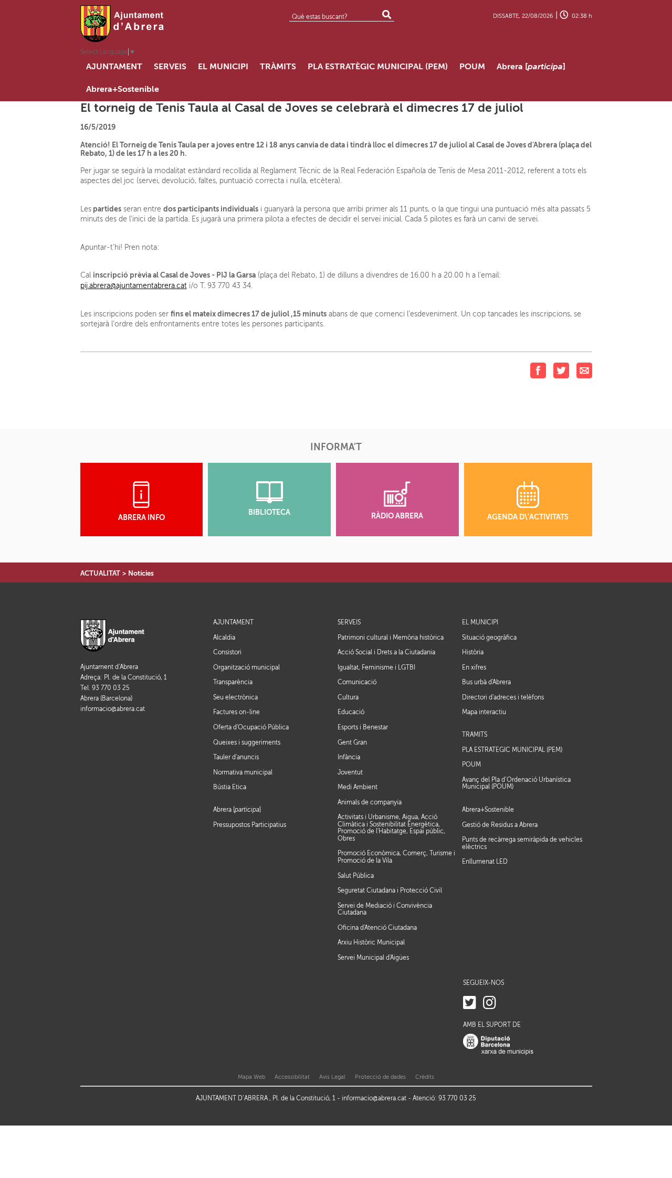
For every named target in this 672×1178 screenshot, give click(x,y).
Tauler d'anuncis (236, 757)
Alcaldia (224, 637)
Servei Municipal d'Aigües (373, 957)
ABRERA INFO (141, 518)
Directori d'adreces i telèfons (503, 697)
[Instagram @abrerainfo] (489, 1003)
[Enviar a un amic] (584, 370)
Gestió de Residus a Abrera (500, 825)
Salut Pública (356, 875)
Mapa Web (251, 1077)
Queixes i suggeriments (246, 742)
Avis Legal (332, 1077)
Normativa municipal (242, 772)
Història (473, 652)
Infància (349, 757)
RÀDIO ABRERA (397, 516)
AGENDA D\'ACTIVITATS (528, 517)
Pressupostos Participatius (249, 825)
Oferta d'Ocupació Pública (251, 727)
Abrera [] (237, 809)
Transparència (233, 682)
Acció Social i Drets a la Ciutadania (386, 652)
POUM (471, 764)
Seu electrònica (235, 697)
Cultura (348, 697)
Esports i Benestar (363, 727)
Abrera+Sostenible (488, 809)
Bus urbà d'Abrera (486, 682)
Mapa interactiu (484, 712)
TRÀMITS (474, 734)
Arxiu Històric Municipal (371, 942)
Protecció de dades (380, 1077)
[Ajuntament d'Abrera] (122, 23)
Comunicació (357, 682)
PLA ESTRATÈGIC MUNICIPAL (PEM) (512, 750)
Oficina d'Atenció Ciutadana (377, 927)
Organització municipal (246, 667)
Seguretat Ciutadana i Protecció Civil (390, 890)
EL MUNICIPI (480, 622)
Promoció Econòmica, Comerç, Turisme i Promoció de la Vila (396, 857)
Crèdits (424, 1077)
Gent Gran (352, 742)
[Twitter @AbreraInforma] (469, 1003)
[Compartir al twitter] (561, 370)
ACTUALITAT (100, 573)
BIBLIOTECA (269, 512)
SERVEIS (349, 622)
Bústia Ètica (229, 787)
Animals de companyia (370, 802)
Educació (351, 712)
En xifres (474, 667)
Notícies (141, 573)
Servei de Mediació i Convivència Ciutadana (385, 909)
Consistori (227, 652)
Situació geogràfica (489, 637)
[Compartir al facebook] (538, 370)
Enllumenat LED (485, 861)
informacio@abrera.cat (112, 709)
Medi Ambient (357, 787)
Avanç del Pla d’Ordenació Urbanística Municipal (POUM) (516, 783)
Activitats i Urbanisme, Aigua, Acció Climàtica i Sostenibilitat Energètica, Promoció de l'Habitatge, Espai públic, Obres (391, 827)
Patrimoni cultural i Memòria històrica (391, 637)
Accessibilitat (292, 1077)
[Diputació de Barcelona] (498, 1044)
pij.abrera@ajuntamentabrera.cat (133, 286)
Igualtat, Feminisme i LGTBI (376, 667)
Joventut (350, 772)
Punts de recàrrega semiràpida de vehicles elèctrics (522, 843)
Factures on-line (236, 712)
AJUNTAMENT (233, 622)
